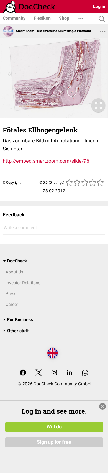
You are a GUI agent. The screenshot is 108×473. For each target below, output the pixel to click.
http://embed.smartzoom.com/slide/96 (46, 161)
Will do (54, 426)
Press (11, 293)
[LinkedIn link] (69, 373)
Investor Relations (23, 282)
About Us (14, 272)
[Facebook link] (23, 373)
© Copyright (12, 183)
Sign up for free (54, 442)
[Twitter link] (38, 373)
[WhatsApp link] (85, 373)
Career (12, 304)
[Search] (100, 19)
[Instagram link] (54, 373)
